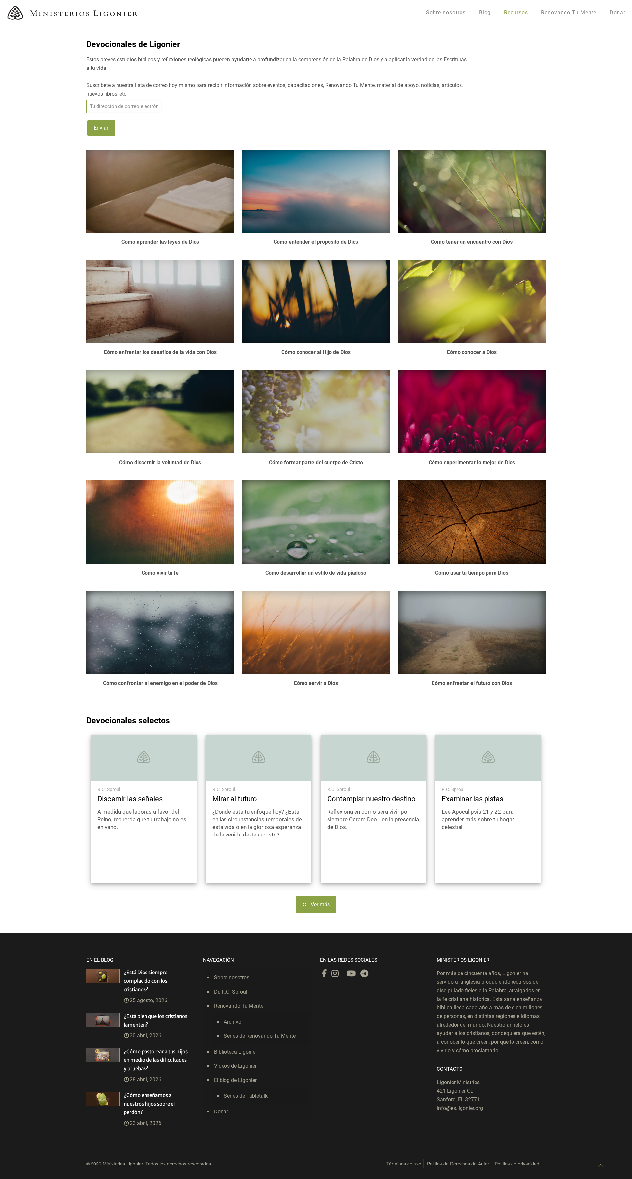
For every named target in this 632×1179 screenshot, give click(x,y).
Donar (221, 1112)
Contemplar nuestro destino (371, 799)
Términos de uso (403, 1163)
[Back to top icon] (600, 1165)
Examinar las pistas (472, 799)
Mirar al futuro (234, 799)
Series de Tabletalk (246, 1096)
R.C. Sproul (108, 789)
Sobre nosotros (231, 977)
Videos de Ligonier (235, 1066)
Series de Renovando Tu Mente (260, 1036)
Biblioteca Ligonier (235, 1052)
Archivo (232, 1022)
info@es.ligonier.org (460, 1108)
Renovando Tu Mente (238, 1006)
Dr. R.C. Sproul (230, 992)
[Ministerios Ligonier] (72, 12)
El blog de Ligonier (235, 1080)
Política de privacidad (517, 1163)
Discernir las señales (130, 799)
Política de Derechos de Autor (458, 1163)
